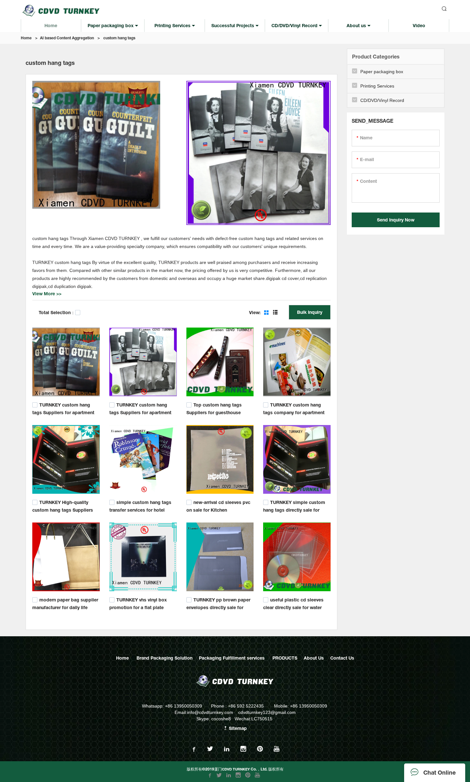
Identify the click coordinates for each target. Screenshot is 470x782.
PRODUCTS (284, 658)
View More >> (46, 293)
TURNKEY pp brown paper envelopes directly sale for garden (218, 606)
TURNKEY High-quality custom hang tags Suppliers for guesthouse (62, 509)
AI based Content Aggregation (67, 37)
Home (26, 37)
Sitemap (237, 728)
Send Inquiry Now (395, 219)
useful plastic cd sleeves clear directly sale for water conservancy (293, 606)
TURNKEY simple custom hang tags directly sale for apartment (294, 509)
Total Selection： (57, 312)
